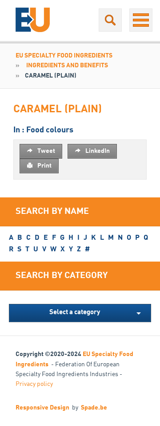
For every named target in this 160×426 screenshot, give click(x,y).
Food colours (49, 130)
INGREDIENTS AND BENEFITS (67, 65)
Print (44, 166)
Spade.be (94, 408)
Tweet (45, 151)
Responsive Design (42, 408)
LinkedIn (97, 151)
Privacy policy (34, 384)
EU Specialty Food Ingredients (64, 56)
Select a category (74, 312)
